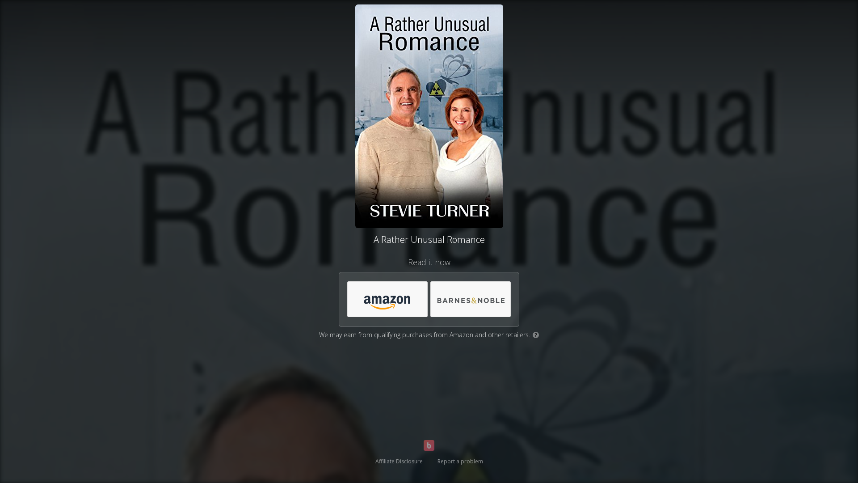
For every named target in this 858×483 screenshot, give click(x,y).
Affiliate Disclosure (399, 461)
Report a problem (460, 461)
